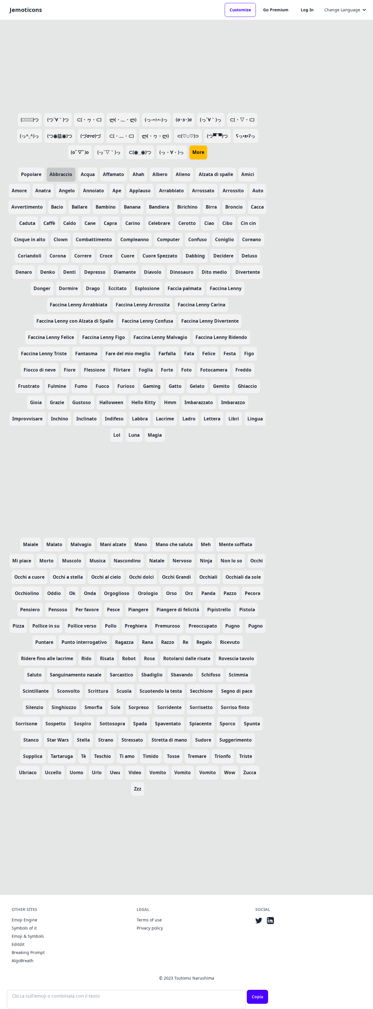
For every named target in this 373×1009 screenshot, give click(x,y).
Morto (46, 560)
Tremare (197, 756)
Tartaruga (62, 756)
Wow (229, 772)
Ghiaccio (247, 386)
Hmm (170, 402)
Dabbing (195, 256)
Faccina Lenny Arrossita (143, 304)
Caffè (49, 223)
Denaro (23, 272)
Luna (134, 435)
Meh (206, 544)
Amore (19, 190)
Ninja (206, 560)
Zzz (137, 789)
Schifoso (211, 675)
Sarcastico (121, 675)
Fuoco (102, 386)
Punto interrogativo (84, 642)
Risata (107, 658)
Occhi (256, 560)
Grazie (57, 402)
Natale (156, 560)
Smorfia (93, 707)
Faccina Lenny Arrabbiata (78, 304)
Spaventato (168, 723)
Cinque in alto (29, 239)
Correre (83, 256)
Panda (208, 593)
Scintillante (36, 691)
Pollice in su (45, 626)
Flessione (94, 370)
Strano (105, 740)
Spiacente (200, 723)
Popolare (31, 174)
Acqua (88, 174)
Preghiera (136, 626)
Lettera (212, 418)
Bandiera (159, 207)
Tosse (173, 756)
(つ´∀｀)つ (58, 119)
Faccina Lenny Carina (201, 304)
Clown (61, 239)
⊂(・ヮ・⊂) (89, 119)
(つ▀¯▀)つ (217, 136)
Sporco (227, 723)
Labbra (140, 418)
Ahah (138, 174)
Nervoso (182, 560)
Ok (72, 593)
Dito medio (214, 272)
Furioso (126, 386)
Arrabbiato (171, 190)
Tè (83, 756)
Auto (257, 190)
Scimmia (238, 675)
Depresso (94, 272)
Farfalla (167, 353)
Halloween (111, 402)
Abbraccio (61, 174)
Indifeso (114, 418)
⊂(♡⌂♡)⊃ (188, 136)
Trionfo (222, 756)
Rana (147, 642)
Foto (186, 370)
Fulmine (57, 386)
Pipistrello (219, 609)
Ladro (189, 418)
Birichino (187, 207)
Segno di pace (236, 691)
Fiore (69, 370)
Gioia (36, 402)
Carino (132, 223)
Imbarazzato (198, 402)
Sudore (203, 740)
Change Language (342, 10)
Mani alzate (113, 544)
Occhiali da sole (243, 577)
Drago (93, 288)
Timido (151, 756)
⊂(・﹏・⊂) (121, 136)
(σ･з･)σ (184, 119)
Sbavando (182, 675)
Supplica (32, 756)
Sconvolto (68, 691)
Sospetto (55, 723)
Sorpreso (139, 707)
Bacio (57, 207)
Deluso (249, 256)
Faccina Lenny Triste (44, 353)
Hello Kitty (143, 402)
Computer (168, 239)
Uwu (115, 772)
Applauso (140, 190)
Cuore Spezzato (159, 256)
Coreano (251, 239)
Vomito (157, 772)
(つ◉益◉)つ (59, 136)
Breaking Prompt (28, 952)
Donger (42, 288)
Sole (115, 707)
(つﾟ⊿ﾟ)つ (30, 119)
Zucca (249, 772)
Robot (129, 658)
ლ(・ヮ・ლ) (155, 136)
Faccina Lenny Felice (51, 337)
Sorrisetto (201, 707)
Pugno (232, 626)
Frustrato (29, 386)
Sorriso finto (235, 707)
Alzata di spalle (216, 174)
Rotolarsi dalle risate (186, 658)
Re (185, 642)
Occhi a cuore (29, 577)
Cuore (127, 256)
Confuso (197, 239)
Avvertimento (27, 207)
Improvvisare (27, 418)
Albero (160, 174)
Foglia (146, 370)
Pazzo (230, 593)
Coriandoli (29, 256)
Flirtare (121, 370)
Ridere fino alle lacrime (47, 658)
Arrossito (233, 190)
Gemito (221, 386)
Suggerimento (235, 740)
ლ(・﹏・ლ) (123, 119)
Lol (116, 435)
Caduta (27, 223)
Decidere (223, 256)
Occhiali (208, 577)
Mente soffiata (235, 544)
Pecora (252, 593)
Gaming (152, 386)
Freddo (243, 370)
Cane (90, 223)
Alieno (183, 174)
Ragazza (124, 642)
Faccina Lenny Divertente (210, 321)
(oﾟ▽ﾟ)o (80, 152)
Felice (208, 353)
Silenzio (34, 707)
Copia (257, 996)
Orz (189, 593)
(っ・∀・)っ (171, 152)
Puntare (44, 642)
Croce (106, 256)
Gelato (197, 386)
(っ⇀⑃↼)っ (156, 119)
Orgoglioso (116, 593)
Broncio (234, 207)
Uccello (53, 772)
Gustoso (81, 402)
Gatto (175, 386)
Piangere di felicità (177, 609)
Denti (69, 272)
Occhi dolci (141, 577)
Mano (140, 544)
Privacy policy (150, 928)
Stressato (132, 740)
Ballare (79, 207)
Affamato (113, 174)
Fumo (81, 386)
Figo (249, 353)
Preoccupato (203, 626)
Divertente (247, 272)
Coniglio (224, 239)
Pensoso (57, 609)
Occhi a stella (68, 577)
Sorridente (169, 707)
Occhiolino (27, 593)
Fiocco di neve (40, 370)
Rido (86, 658)
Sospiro (82, 723)
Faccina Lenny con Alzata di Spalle (74, 321)
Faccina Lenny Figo (103, 337)
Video (135, 772)
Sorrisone (26, 723)
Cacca (257, 207)
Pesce (113, 609)
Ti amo (127, 756)
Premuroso (167, 626)
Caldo (69, 223)
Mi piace (21, 560)
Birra (211, 207)
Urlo (97, 772)
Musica (97, 560)
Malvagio (81, 544)
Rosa (149, 658)
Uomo (76, 772)
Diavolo (152, 272)
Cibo (227, 223)
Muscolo (71, 560)
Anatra (43, 190)
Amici (247, 174)
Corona (58, 256)
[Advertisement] (137, 65)
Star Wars (58, 740)
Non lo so (231, 560)
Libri (233, 418)
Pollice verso (82, 626)
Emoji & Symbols (28, 936)
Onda (90, 593)
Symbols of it (24, 928)
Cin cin (248, 223)
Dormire (68, 288)
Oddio (54, 593)
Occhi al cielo (106, 577)
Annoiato (93, 190)
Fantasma (86, 353)
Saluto (34, 675)
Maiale (30, 544)
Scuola (124, 691)
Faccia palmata (184, 288)
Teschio (102, 756)
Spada (140, 723)
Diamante (125, 272)
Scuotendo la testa (161, 691)
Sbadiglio (152, 675)
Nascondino (127, 560)
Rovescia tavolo (236, 658)
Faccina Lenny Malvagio (160, 337)
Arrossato (203, 190)
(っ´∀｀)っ (210, 119)
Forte (167, 370)
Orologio (148, 593)
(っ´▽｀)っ (109, 152)
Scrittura (98, 691)
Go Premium (275, 10)
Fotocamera (213, 370)
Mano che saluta (174, 544)
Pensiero (30, 609)
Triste (245, 756)
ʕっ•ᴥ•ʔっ (245, 136)
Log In (307, 10)
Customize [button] (240, 10)
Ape (116, 190)
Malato (54, 544)
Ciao (209, 223)
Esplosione (147, 288)
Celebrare (159, 223)
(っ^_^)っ (29, 136)
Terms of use (149, 920)
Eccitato (117, 288)
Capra (110, 223)
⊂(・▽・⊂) (242, 119)
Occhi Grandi (176, 577)
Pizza (18, 626)
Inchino (59, 418)
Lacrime (165, 418)
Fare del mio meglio (127, 353)
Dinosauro (181, 272)
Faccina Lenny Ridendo (221, 337)
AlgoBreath (23, 960)
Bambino (106, 207)
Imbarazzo (233, 402)
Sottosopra (112, 723)
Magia (155, 435)
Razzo (167, 642)
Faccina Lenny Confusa (147, 321)
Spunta (252, 723)
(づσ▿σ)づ (90, 136)
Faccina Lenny (226, 288)
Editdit (18, 944)
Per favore (87, 609)
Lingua (255, 418)
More (198, 152)
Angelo (67, 190)
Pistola (247, 609)
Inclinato (86, 418)
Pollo (111, 626)
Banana (132, 207)
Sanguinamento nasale (75, 675)
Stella (83, 740)
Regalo (204, 642)
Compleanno (134, 239)
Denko (47, 272)
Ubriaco (28, 772)
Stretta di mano (169, 740)
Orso (171, 593)
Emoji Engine (24, 920)
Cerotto (187, 223)
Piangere (138, 609)
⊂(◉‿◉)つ (140, 152)
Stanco (31, 740)
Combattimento (94, 239)
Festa (230, 353)
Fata (189, 353)
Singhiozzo (64, 707)
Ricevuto (230, 642)
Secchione (201, 691)
